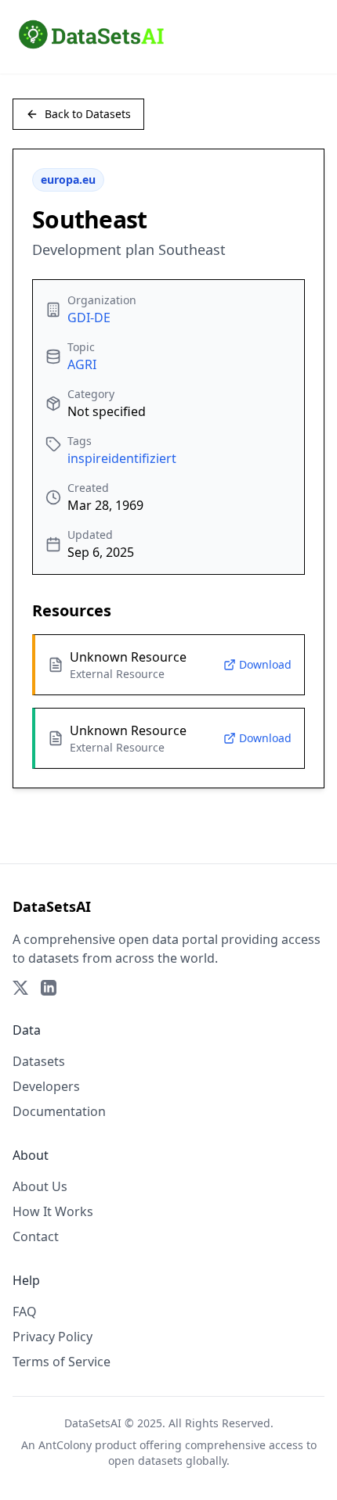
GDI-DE (89, 317)
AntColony (65, 1444)
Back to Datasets (88, 113)
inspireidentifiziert (121, 458)
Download (265, 664)
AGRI (81, 364)
